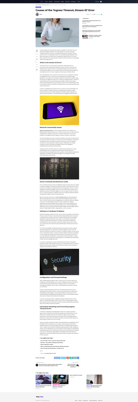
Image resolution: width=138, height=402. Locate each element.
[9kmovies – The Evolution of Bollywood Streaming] (60, 379)
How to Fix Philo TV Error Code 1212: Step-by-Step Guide (53, 340)
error (48, 51)
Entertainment (56, 383)
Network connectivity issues (46, 130)
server (62, 197)
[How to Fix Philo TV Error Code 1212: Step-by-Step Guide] (43, 379)
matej (40, 14)
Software (38, 7)
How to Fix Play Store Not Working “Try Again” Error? (52, 348)
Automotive (84, 23)
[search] (96, 1)
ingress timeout (50, 353)
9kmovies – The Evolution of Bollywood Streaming (52, 342)
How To (38, 383)
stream (54, 353)
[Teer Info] (40, 1)
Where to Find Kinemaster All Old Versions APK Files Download (55, 346)
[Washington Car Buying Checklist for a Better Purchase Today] (85, 37)
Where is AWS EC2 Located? (47, 344)
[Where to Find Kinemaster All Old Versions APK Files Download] (94, 379)
